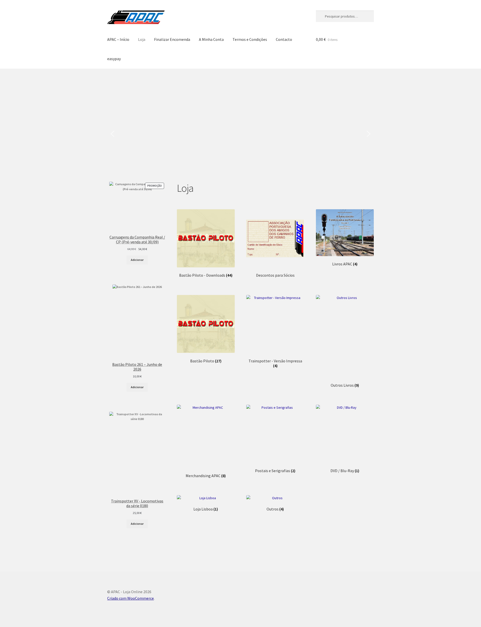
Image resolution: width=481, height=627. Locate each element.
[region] (240, 133)
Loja (141, 39)
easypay (114, 58)
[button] (112, 134)
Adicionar (137, 260)
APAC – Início (118, 39)
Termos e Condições (249, 39)
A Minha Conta (211, 39)
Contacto (284, 39)
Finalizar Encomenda (172, 39)
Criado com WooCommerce (130, 598)
